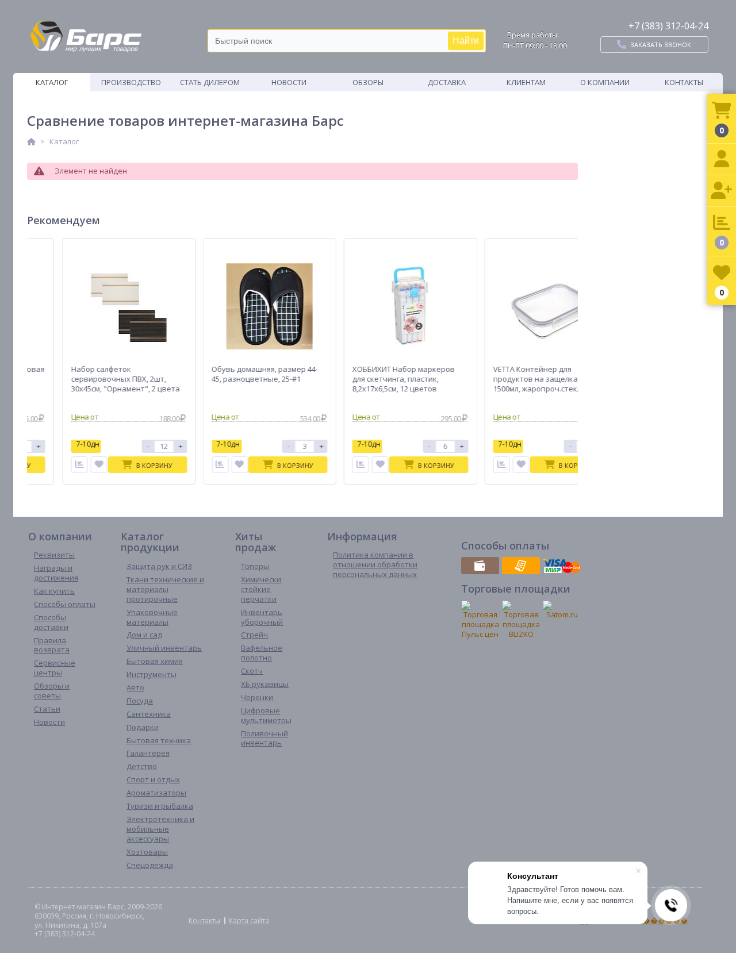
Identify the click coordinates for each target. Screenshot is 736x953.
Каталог (52, 82)
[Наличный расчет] (480, 565)
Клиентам (526, 82)
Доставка (447, 82)
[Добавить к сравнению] (75, 464)
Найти (466, 40)
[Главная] (31, 141)
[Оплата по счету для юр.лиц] (521, 565)
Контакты (684, 82)
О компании (605, 82)
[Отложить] (95, 464)
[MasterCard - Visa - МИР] (562, 565)
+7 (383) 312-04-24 (668, 26)
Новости (288, 82)
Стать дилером (210, 82)
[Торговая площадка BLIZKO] (521, 620)
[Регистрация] (721, 191)
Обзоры (368, 82)
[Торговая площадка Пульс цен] (480, 620)
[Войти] (721, 159)
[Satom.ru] (562, 610)
